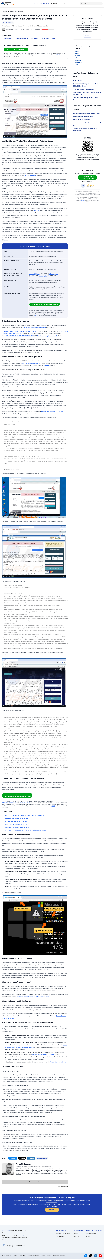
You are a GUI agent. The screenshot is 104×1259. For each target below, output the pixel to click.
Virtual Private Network (30, 175)
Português (78, 60)
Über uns (87, 36)
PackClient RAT (78, 81)
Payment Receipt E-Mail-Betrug (83, 89)
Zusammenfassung (22, 38)
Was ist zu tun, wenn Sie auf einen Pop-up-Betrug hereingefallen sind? (25, 830)
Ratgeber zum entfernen (63, 1233)
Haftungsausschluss (46, 1255)
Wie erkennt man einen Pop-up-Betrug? (16, 818)
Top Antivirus (60, 1236)
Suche (88, 1236)
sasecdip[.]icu (43, 276)
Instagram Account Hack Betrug (83, 116)
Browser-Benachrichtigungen (31, 363)
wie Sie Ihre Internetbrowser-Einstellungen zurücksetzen (33, 997)
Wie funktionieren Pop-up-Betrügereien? (17, 821)
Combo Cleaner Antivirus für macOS (52, 411)
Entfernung (34, 38)
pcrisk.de (23, 1235)
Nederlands (78, 62)
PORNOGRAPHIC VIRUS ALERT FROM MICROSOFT (20, 336)
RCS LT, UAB (6, 1230)
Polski (76, 65)
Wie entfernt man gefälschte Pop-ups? (16, 824)
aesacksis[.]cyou (34, 274)
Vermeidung (45, 38)
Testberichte (55, 3)
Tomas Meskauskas (12, 29)
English (77, 51)
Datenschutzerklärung (33, 1255)
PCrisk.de (4, 11)
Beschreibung (8, 38)
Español (77, 53)
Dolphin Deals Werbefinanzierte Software (86, 113)
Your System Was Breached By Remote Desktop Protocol (19, 331)
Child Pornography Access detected (47, 336)
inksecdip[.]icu (53, 274)
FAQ (53, 38)
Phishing (36, 210)
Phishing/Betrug (8, 22)
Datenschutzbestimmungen (9, 802)
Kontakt (76, 1233)
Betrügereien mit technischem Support (34, 327)
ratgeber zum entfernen (41, 3)
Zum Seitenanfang (63, 1186)
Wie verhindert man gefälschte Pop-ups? (17, 827)
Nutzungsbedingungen (25, 802)
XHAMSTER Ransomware (81, 120)
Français (77, 55)
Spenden (52, 1210)
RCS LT (58, 55)
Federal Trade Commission (58, 1062)
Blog (63, 3)
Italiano (77, 58)
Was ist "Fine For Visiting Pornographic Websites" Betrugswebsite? (25, 815)
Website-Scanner (91, 1233)
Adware (46, 365)
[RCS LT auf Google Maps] (3, 1245)
